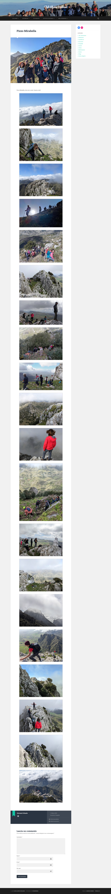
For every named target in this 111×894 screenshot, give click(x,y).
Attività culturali (48, 18)
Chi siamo (15, 18)
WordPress (35, 890)
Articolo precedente (54, 819)
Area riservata (62, 18)
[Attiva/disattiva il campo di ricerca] (98, 18)
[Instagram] (82, 27)
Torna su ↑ (97, 890)
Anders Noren (90, 890)
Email (18, 862)
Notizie (80, 52)
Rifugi (80, 54)
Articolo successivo (54, 821)
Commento (19, 837)
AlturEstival (81, 37)
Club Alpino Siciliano (55, 7)
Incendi (80, 45)
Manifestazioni (82, 49)
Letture (80, 47)
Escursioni (25, 18)
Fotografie (36, 18)
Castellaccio (81, 39)
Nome (18, 855)
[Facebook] (79, 27)
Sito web (19, 868)
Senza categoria (82, 56)
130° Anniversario (82, 35)
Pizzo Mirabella (26, 31)
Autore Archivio (18, 816)
